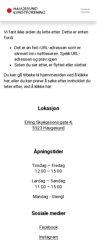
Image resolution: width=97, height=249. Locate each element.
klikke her (42, 86)
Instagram (48, 236)
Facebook (48, 227)
